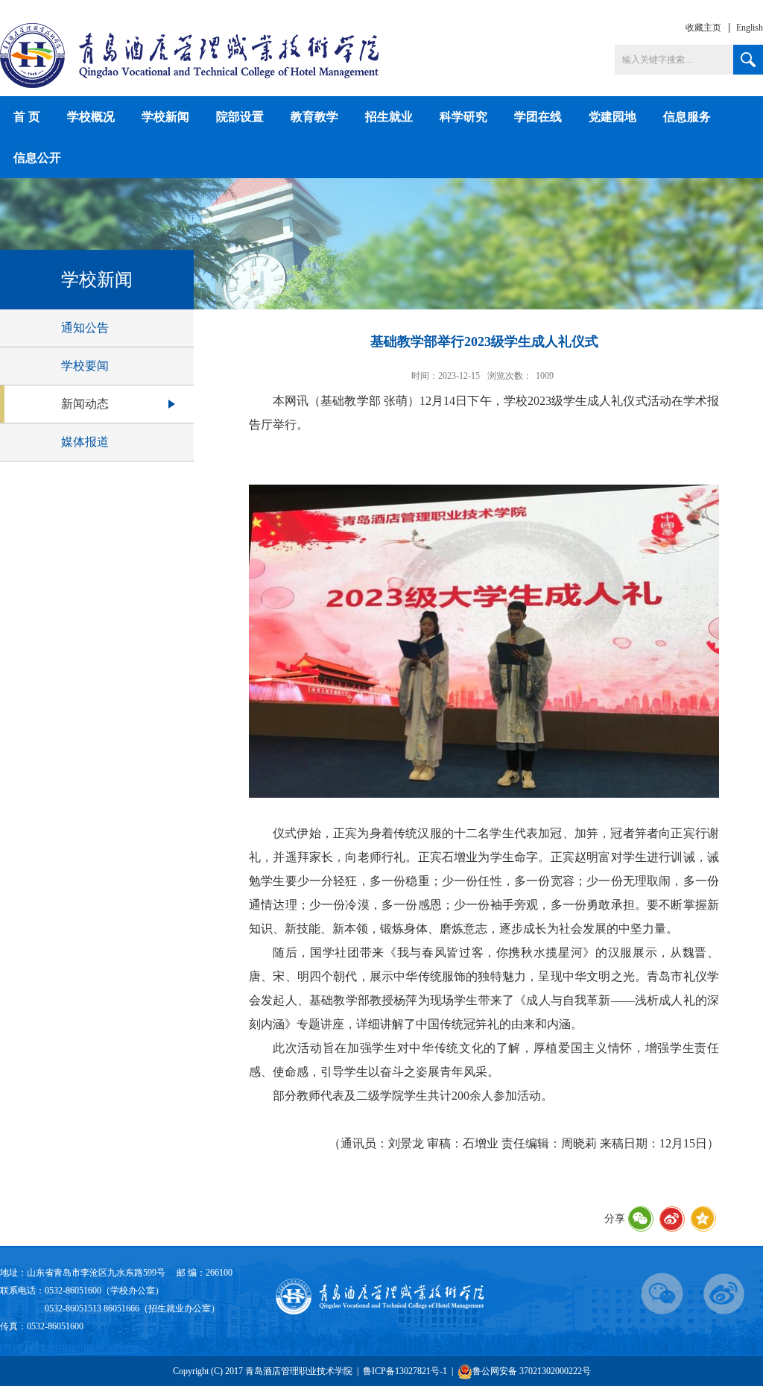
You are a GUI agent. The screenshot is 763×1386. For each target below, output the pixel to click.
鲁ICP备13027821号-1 (405, 1371)
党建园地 (612, 116)
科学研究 (463, 116)
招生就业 (389, 116)
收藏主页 (703, 27)
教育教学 (314, 116)
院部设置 (240, 116)
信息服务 (687, 116)
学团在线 (538, 116)
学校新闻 (165, 116)
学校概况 (91, 116)
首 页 (26, 116)
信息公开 (37, 157)
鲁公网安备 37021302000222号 (531, 1371)
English (749, 27)
